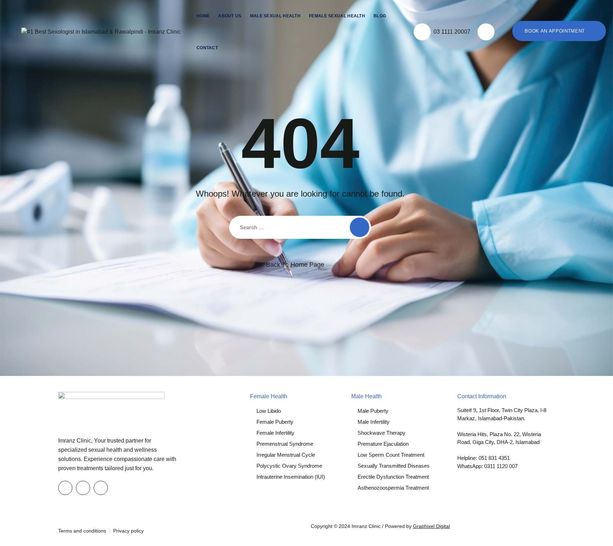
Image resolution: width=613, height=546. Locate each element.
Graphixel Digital (431, 526)
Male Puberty (373, 411)
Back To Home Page (295, 264)
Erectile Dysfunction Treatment (393, 477)
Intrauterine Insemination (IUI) (290, 477)
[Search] (486, 31)
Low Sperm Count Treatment (391, 455)
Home (203, 15)
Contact (207, 47)
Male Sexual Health (275, 15)
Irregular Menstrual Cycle (285, 455)
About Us (229, 15)
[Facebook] (65, 488)
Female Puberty (274, 422)
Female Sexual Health (337, 15)
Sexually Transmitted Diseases (394, 466)
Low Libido (268, 411)
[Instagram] (83, 488)
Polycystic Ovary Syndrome (289, 466)
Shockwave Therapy (381, 433)
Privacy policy (128, 531)
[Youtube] (101, 488)
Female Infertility (275, 433)
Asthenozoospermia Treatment (393, 488)
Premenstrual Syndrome (284, 444)
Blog (380, 15)
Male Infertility (374, 422)
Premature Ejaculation (383, 444)
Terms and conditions (82, 531)
